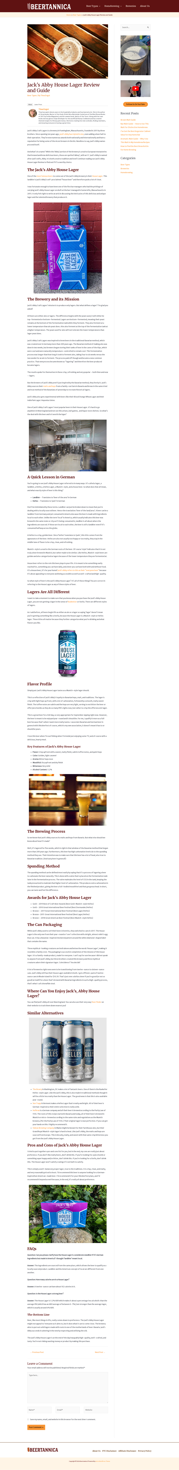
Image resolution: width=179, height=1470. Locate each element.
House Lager (97, 176)
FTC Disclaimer (109, 1451)
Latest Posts (38, 104)
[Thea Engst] (33, 113)
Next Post (100, 1352)
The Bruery (37, 1089)
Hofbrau (36, 1110)
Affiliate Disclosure (127, 1451)
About (30, 104)
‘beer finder (96, 1002)
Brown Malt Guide (128, 120)
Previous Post (37, 1352)
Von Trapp (37, 1103)
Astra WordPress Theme (103, 1461)
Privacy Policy (144, 1451)
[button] (99, 6)
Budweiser (72, 602)
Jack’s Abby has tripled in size (72, 134)
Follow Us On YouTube (135, 104)
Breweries (125, 168)
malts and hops (49, 386)
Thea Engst (44, 109)
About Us (96, 1451)
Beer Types (32, 95)
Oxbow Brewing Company (43, 1128)
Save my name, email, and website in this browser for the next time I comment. (63, 1419)
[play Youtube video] (136, 88)
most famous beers (45, 176)
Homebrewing (127, 172)
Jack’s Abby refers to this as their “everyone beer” (78, 570)
